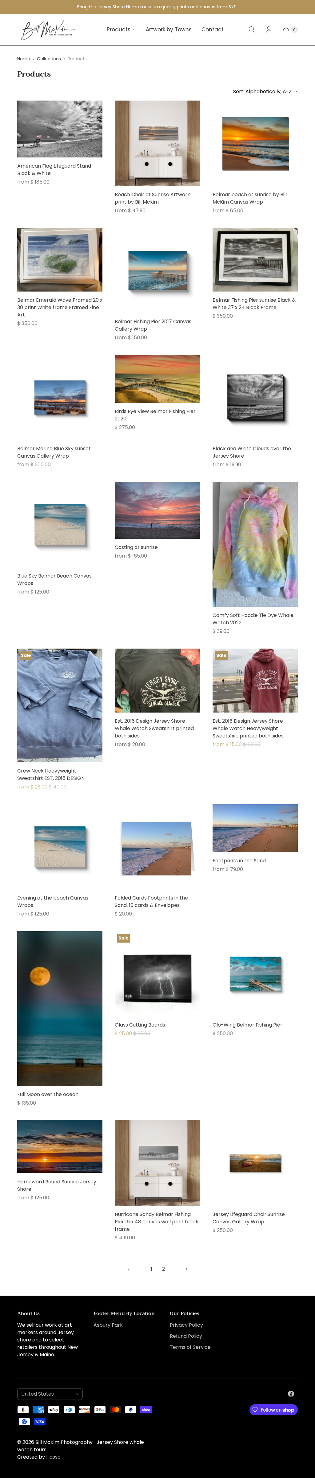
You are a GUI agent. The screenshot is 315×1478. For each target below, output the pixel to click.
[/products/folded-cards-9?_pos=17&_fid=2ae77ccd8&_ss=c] (157, 846)
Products (118, 29)
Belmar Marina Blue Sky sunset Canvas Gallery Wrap (54, 452)
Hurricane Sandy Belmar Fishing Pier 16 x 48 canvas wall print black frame (156, 1222)
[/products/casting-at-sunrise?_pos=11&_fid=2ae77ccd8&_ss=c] (157, 510)
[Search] (251, 29)
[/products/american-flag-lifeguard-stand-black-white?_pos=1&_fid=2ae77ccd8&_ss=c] (59, 129)
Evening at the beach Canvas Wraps (52, 901)
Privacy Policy (186, 1325)
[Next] (186, 1269)
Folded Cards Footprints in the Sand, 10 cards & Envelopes (151, 901)
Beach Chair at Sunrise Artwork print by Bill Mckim (152, 198)
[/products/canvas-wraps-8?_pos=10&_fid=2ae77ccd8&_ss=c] (59, 524)
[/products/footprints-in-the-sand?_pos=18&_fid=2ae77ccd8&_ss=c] (255, 828)
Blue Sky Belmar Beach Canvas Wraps (54, 579)
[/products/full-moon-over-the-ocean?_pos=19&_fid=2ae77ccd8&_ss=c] (59, 1008)
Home (23, 59)
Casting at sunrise (136, 547)
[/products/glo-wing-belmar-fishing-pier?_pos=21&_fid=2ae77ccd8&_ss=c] (255, 973)
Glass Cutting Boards (140, 1024)
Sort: (262, 91)
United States (47, 1393)
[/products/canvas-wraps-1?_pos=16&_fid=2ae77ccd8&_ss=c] (59, 846)
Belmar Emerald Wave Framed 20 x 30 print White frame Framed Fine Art (59, 307)
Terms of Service (190, 1347)
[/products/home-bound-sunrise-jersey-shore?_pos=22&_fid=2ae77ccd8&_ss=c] (59, 1146)
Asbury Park (108, 1325)
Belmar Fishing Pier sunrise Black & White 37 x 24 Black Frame (254, 303)
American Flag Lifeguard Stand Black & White (54, 169)
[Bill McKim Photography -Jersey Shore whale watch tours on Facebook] (291, 1393)
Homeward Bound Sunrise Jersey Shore (56, 1185)
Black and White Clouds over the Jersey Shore (252, 452)
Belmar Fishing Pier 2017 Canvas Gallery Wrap (153, 325)
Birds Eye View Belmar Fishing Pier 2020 (155, 415)
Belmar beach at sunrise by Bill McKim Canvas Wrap (250, 198)
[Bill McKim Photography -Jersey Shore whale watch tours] (48, 30)
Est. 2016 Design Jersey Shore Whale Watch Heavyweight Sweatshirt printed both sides (248, 728)
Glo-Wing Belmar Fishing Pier (247, 1024)
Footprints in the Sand (239, 860)
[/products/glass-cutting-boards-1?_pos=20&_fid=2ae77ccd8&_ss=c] (157, 973)
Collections (49, 59)
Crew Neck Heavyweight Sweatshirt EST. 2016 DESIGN (51, 774)
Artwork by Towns (169, 29)
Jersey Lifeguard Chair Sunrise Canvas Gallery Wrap (249, 1218)
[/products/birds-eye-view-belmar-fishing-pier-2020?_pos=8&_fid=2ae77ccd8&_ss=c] (157, 379)
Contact (212, 29)
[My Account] (268, 29)
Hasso (53, 1456)
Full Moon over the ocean (47, 1094)
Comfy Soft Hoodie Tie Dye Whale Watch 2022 (253, 619)
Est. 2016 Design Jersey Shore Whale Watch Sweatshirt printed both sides (154, 728)
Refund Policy (186, 1336)
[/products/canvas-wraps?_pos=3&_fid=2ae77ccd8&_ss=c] (255, 143)
